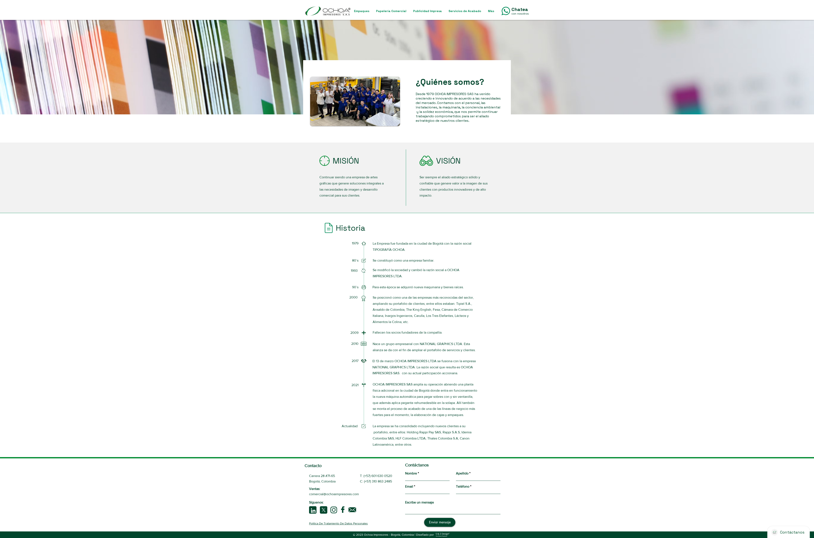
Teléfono (462, 486)
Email (409, 486)
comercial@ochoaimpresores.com (334, 494)
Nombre (411, 473)
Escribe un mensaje (419, 502)
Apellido (462, 473)
